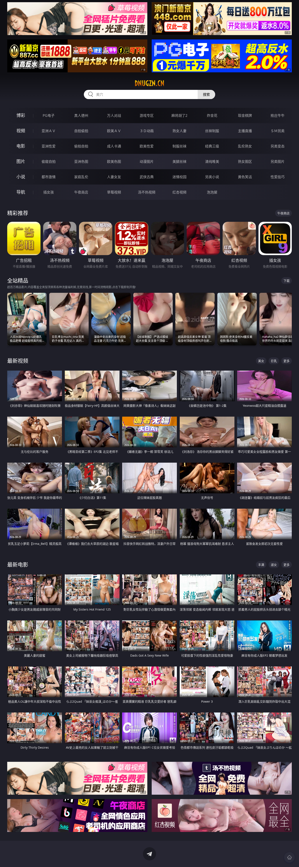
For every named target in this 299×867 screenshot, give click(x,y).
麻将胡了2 (179, 115)
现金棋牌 (245, 115)
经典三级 (212, 146)
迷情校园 (179, 176)
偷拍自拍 (81, 146)
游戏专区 (147, 115)
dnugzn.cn (149, 83)
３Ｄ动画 (147, 130)
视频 (20, 131)
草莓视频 (114, 192)
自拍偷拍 (81, 130)
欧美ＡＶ (114, 130)
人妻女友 (114, 176)
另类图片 (278, 161)
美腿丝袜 (179, 161)
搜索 (206, 94)
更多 (286, 361)
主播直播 (245, 130)
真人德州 (81, 115)
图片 (20, 161)
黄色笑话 (245, 176)
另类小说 (212, 176)
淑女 (274, 565)
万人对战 (114, 115)
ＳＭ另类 (278, 130)
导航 (20, 192)
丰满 (261, 565)
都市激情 (49, 176)
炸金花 (212, 115)
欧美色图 (114, 161)
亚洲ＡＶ (49, 130)
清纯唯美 (212, 161)
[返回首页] (289, 857)
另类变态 (278, 146)
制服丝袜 (179, 146)
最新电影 (17, 564)
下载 (286, 281)
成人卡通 (114, 146)
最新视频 (17, 360)
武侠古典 (147, 176)
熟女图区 (245, 161)
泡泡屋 (212, 192)
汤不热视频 (146, 192)
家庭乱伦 (81, 176)
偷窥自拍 (49, 161)
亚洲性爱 (49, 146)
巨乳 (274, 361)
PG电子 (49, 115)
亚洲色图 (81, 161)
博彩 (20, 115)
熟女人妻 (179, 130)
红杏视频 (179, 192)
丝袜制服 (212, 130)
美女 (261, 361)
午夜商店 (81, 192)
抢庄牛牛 (278, 115)
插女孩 (48, 192)
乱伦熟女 (245, 146)
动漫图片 (147, 161)
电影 (20, 146)
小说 (20, 177)
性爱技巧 (278, 176)
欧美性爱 (147, 146)
